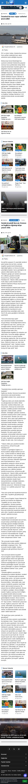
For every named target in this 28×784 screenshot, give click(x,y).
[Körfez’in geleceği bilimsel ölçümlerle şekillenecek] (21, 362)
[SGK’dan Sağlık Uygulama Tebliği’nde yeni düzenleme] (7, 112)
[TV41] (10, 2)
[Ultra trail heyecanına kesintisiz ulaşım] (20, 692)
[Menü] (2, 2)
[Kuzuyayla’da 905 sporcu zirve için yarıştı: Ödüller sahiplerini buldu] (7, 362)
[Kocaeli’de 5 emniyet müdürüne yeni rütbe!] (7, 180)
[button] (25, 3)
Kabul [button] (25, 781)
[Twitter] (14, 749)
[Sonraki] (25, 202)
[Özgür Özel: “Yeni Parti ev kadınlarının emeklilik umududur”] (20, 180)
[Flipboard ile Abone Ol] (19, 47)
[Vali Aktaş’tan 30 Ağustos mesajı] (7, 127)
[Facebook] (9, 749)
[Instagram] (19, 749)
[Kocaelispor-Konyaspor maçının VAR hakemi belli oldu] (21, 112)
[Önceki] (2, 202)
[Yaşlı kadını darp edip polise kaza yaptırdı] (20, 166)
